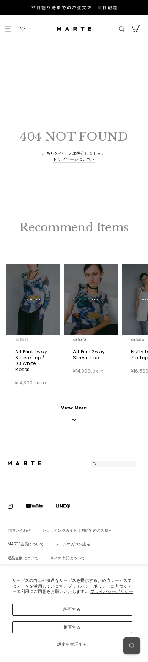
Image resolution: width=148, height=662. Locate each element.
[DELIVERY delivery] (74, 15)
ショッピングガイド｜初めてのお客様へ (77, 530)
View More (74, 408)
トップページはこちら (74, 159)
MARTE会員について (26, 544)
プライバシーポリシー (111, 591)
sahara (30, 339)
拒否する (71, 627)
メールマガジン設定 (72, 544)
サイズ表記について (67, 558)
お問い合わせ (19, 530)
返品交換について (23, 558)
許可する (71, 609)
